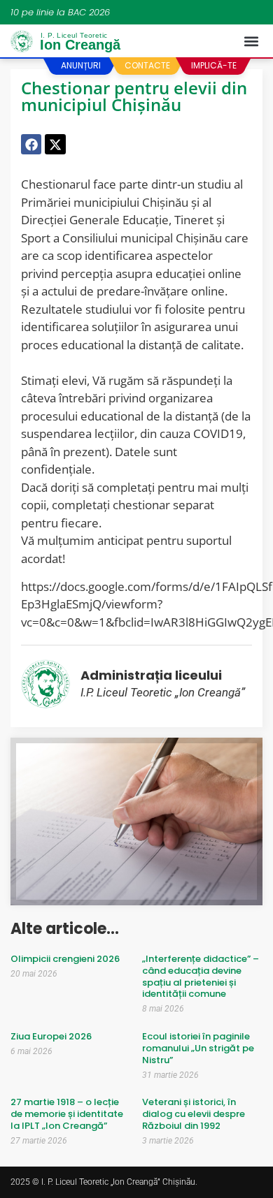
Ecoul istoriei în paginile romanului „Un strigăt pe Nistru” (198, 1048)
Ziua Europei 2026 (51, 1036)
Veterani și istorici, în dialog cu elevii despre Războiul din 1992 (193, 1113)
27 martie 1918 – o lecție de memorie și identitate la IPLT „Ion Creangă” (66, 1113)
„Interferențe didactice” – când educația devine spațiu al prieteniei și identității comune (200, 976)
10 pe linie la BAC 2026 (60, 12)
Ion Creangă (80, 43)
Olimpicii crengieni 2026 (65, 958)
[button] (250, 41)
